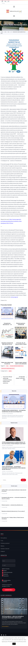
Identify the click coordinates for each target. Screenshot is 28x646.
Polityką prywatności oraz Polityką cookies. (17, 641)
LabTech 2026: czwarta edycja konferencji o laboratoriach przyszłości (14, 490)
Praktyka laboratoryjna (7, 572)
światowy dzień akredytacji (7, 368)
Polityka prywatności (5, 543)
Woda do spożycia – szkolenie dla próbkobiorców (12, 505)
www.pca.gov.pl (14, 297)
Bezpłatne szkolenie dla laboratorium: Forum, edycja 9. (13, 511)
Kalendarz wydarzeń (5, 548)
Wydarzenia (5, 574)
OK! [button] (14, 643)
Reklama (2, 546)
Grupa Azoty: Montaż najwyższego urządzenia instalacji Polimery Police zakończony (7, 380)
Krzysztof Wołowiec (9, 413)
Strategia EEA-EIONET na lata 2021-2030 (20, 378)
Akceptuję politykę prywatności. (6, 581)
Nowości (5, 570)
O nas (2, 540)
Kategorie (3, 551)
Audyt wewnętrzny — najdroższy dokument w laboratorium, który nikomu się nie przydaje (14, 468)
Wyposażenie (5, 575)
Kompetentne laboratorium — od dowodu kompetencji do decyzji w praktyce (14, 498)
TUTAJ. (8, 586)
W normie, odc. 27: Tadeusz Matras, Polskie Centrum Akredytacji (13, 518)
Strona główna (4, 537)
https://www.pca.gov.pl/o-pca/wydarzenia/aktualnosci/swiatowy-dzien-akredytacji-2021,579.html (11, 221)
